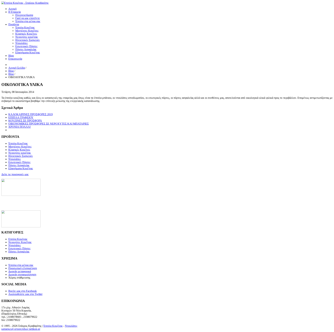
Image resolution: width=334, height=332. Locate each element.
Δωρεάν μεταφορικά (19, 271)
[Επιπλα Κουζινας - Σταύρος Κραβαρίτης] (25, 2)
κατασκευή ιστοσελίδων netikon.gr (20, 328)
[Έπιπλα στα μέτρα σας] (21, 226)
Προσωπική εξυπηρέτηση (22, 268)
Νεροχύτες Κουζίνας (19, 242)
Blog (11, 55)
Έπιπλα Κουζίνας (53, 325)
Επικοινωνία (15, 58)
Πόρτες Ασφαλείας (18, 251)
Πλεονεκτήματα (24, 15)
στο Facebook (22, 290)
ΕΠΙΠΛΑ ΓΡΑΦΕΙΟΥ (20, 117)
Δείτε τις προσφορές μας (15, 174)
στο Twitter (25, 294)
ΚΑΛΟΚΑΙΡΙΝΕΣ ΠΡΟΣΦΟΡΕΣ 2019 (30, 114)
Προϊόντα (13, 24)
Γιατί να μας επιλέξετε (27, 18)
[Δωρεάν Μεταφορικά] (21, 194)
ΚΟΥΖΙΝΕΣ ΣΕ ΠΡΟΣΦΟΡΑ (25, 120)
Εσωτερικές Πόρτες (19, 248)
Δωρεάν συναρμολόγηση (22, 274)
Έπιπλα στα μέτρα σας (27, 21)
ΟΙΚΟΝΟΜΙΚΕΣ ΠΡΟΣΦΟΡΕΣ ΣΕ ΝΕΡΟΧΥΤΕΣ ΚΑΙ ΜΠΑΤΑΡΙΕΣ (48, 123)
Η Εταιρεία (14, 11)
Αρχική (12, 8)
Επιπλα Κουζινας (17, 239)
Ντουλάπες (14, 245)
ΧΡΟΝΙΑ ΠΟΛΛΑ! (19, 126)
